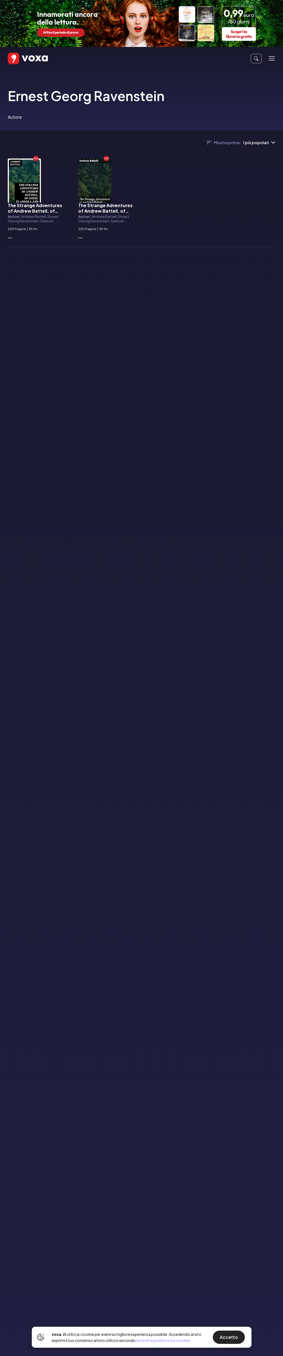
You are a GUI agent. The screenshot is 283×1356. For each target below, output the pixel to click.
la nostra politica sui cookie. (163, 1340)
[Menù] (271, 58)
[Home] (20, 58)
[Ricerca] (256, 58)
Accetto (229, 1337)
